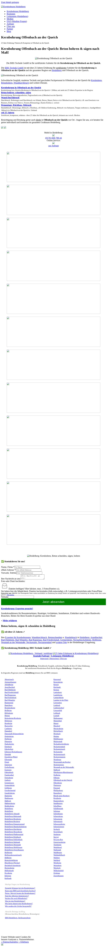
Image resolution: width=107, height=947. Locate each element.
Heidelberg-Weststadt (13, 845)
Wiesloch (57, 868)
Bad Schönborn (10, 698)
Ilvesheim (8, 873)
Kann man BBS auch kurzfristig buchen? (20, 891)
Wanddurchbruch (39, 637)
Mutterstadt (58, 741)
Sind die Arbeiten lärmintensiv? (17, 896)
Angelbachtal (96, 637)
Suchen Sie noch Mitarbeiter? (16, 898)
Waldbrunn (58, 853)
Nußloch (57, 770)
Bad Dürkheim (7, 640)
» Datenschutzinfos (9, 942)
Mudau (56, 736)
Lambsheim (58, 695)
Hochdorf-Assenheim (12, 865)
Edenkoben (9, 749)
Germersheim (66, 640)
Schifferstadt (58, 809)
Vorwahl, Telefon (8, 573)
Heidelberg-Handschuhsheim (15, 827)
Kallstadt (8, 878)
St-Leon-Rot (58, 840)
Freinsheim (9, 778)
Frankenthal (9, 775)
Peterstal (57, 788)
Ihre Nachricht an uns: (11, 578)
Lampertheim (59, 698)
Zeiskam (57, 873)
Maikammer (58, 718)
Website (4, 597)
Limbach (57, 705)
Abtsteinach (9, 679)
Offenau (56, 778)
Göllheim (8, 788)
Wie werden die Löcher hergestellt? (18, 906)
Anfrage (10, 24)
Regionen (11, 14)
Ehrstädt (8, 754)
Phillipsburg (58, 790)
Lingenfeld (58, 710)
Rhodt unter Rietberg (62, 796)
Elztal (7, 762)
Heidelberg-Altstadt (12, 814)
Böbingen (8, 721)
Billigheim (9, 713)
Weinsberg (57, 865)
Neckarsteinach (59, 749)
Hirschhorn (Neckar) (12, 863)
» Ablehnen (24, 942)
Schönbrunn (58, 814)
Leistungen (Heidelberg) (17, 16)
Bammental (9, 703)
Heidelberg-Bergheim (13, 819)
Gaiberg (8, 780)
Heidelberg (57, 70)
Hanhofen (8, 796)
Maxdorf (57, 726)
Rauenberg (58, 793)
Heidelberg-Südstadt (12, 842)
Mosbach (57, 734)
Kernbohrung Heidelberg (18, 11)
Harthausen (9, 798)
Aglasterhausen (10, 682)
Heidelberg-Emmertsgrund (15, 824)
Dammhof (8, 731)
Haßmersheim (10, 803)
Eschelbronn (9, 767)
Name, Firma (7, 567)
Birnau (7, 716)
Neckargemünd (45, 642)
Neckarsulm (31, 642)
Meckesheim (58, 729)
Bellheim (8, 710)
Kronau (56, 690)
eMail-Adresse (8, 570)
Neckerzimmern (59, 757)
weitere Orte (61, 642)
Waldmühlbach (59, 855)
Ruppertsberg (59, 801)
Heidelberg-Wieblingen (13, 847)
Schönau (57, 811)
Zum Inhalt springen (10, 2)
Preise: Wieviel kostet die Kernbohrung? (20, 893)
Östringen (57, 785)
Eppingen (8, 765)
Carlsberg (8, 729)
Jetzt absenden (53, 601)
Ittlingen (8, 876)
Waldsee (57, 858)
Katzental (57, 679)
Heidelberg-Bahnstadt (13, 816)
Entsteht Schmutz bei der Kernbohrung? (20, 888)
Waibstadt (57, 850)
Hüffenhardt (9, 871)
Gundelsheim (10, 793)
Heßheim (8, 858)
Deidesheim (9, 736)
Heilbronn (96, 640)
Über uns (11, 26)
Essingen (8, 770)
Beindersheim (10, 708)
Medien (10, 19)
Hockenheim (9, 868)
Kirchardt (57, 687)
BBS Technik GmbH (14, 68)
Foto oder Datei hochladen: (13, 581)
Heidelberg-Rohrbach (13, 837)
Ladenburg (58, 692)
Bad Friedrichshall (51, 640)
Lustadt (56, 716)
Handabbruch (71, 637)
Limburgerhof (59, 708)
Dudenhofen (9, 744)
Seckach (57, 829)
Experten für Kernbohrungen (18, 637)
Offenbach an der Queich (63, 780)
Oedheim (57, 775)
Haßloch (8, 801)
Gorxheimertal (10, 790)
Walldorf (57, 860)
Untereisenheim (59, 842)
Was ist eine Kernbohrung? (15, 901)
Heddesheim (9, 806)
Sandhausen (58, 803)
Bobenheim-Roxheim (13, 718)
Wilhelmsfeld (59, 871)
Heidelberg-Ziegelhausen (14, 850)
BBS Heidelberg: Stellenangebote (18, 918)
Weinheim (57, 863)
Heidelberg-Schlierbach (13, 840)
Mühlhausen (58, 739)
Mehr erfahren (10, 620)
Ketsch (56, 685)
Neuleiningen (59, 765)
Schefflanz (57, 806)
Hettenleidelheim (11, 860)
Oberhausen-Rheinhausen (63, 772)
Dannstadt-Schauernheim (14, 734)
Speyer (56, 837)
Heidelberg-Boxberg (12, 821)
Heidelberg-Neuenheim (13, 832)
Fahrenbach (9, 772)
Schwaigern (58, 819)
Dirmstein (8, 741)
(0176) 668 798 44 (53, 138)
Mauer (56, 723)
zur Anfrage (53, 146)
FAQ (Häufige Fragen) (17, 21)
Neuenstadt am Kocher (62, 762)
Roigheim (57, 798)
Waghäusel (58, 847)
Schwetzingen (59, 827)
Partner (10, 29)
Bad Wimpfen (21, 640)
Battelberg (9, 705)
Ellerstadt (8, 760)
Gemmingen (9, 783)
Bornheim (8, 723)
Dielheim (8, 739)
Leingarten (58, 703)
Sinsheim (57, 834)
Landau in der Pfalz (61, 700)
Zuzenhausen (59, 876)
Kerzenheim (58, 682)
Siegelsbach (58, 832)
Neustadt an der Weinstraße (13, 642)
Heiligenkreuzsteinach (13, 855)
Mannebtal (58, 721)
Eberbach (8, 747)
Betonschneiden (55, 637)
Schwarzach (58, 821)
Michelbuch (58, 731)
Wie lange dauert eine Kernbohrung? (19, 904)
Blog (9, 31)
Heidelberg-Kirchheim (13, 829)
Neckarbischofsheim (82, 640)
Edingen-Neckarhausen (13, 752)
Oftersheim (58, 783)
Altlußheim (9, 685)
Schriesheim (58, 816)
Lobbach (57, 713)
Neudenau (57, 760)
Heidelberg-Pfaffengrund (14, 834)
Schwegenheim (59, 824)
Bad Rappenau (35, 640)
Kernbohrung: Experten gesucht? (17, 608)
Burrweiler (9, 726)
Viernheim (57, 845)
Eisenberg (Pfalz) (11, 757)
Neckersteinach (59, 754)
